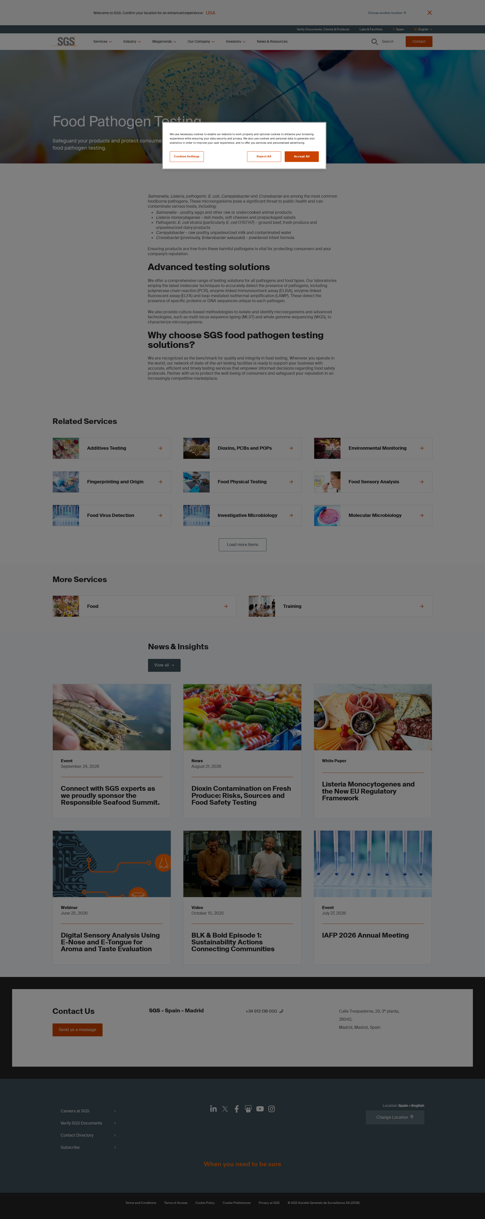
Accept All (302, 156)
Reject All (264, 156)
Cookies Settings (187, 156)
